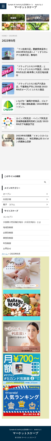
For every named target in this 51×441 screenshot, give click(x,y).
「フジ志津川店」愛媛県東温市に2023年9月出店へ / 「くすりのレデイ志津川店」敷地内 (32, 52)
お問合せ (7, 248)
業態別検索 (8, 238)
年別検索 (7, 243)
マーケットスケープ (25, 7)
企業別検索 (8, 232)
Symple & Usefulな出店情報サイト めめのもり (25, 429)
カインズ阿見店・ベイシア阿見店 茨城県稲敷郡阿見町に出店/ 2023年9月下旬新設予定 (33, 121)
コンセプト (8, 217)
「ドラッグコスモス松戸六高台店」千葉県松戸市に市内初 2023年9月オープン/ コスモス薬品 (31, 86)
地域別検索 (8, 227)
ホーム (5, 254)
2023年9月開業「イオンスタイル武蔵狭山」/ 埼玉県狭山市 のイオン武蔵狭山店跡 (32, 138)
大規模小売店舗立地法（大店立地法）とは (22, 222)
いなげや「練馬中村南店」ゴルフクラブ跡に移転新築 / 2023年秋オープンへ (32, 104)
